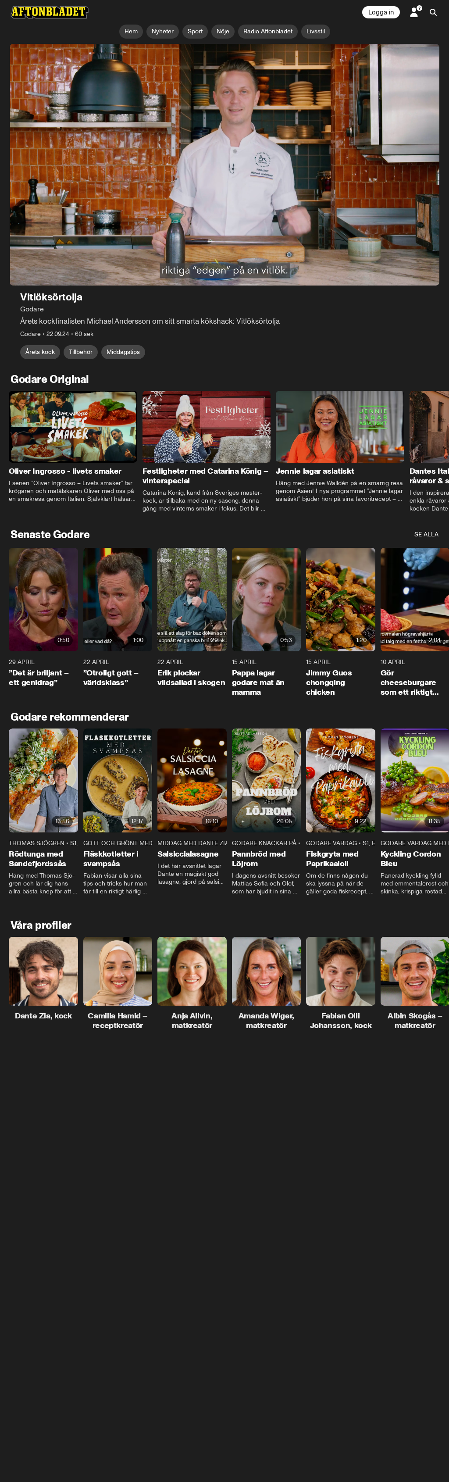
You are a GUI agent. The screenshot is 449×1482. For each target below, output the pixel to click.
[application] (224, 165)
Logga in (381, 12)
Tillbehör (81, 352)
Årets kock (40, 352)
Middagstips (123, 352)
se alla (426, 535)
